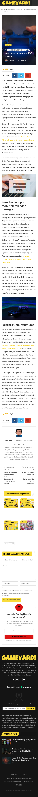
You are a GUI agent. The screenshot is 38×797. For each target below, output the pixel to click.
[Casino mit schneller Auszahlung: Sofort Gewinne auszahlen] (11, 503)
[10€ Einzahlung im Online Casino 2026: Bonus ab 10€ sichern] (27, 503)
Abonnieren (30, 708)
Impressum (19, 785)
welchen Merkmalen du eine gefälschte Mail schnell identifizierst (16, 259)
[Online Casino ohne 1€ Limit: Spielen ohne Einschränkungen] (11, 525)
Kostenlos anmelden (20, 636)
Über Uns (14, 775)
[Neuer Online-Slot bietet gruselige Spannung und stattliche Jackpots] (6, 760)
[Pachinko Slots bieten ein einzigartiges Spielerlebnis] (27, 525)
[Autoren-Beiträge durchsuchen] (19, 433)
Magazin (8, 45)
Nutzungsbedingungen (12, 781)
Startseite (4, 9)
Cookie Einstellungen (26, 790)
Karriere (24, 775)
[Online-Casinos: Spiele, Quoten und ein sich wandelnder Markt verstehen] (6, 742)
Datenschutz (29, 781)
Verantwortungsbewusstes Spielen (19, 778)
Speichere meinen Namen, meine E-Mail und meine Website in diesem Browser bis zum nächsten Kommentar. (17, 593)
